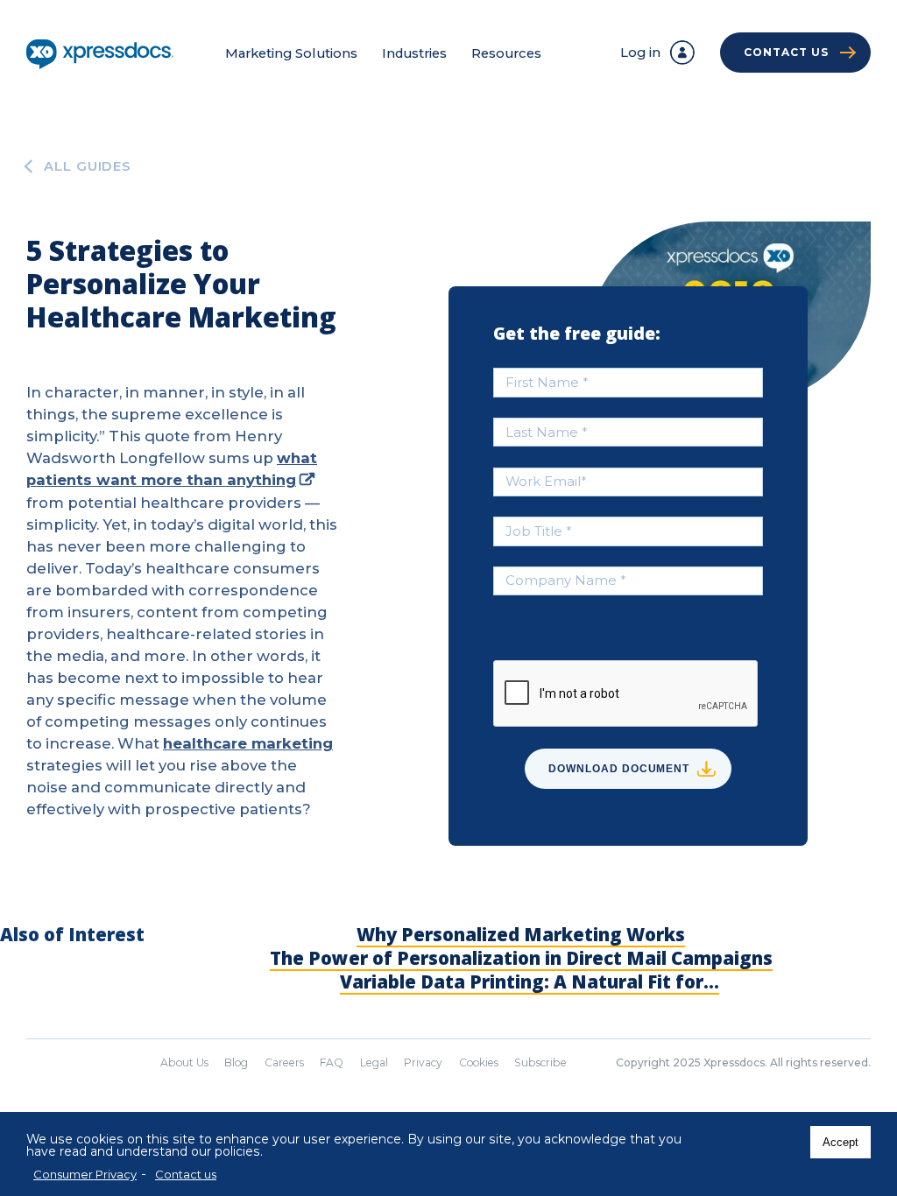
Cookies (478, 1062)
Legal (374, 1062)
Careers (284, 1062)
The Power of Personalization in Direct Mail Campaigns (521, 958)
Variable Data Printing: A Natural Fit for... (529, 981)
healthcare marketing (248, 743)
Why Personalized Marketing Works (521, 934)
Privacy (423, 1062)
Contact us (185, 1174)
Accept (840, 1142)
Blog (236, 1062)
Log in (640, 52)
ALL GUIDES (87, 166)
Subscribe (540, 1062)
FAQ (331, 1062)
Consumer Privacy (85, 1174)
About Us (184, 1062)
